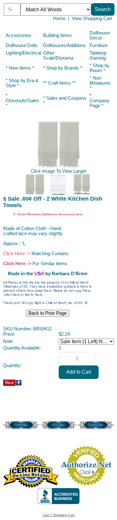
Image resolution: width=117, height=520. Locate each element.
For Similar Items (49, 263)
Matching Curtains (50, 253)
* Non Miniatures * (100, 83)
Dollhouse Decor (100, 35)
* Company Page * (100, 100)
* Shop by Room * (100, 68)
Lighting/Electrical (23, 52)
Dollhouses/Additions (64, 45)
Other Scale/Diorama (58, 55)
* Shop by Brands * (62, 68)
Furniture (99, 45)
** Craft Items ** (59, 83)
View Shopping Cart (92, 18)
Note (8, 341)
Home (59, 18)
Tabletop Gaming (98, 55)
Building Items (57, 35)
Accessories (18, 35)
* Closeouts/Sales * (22, 100)
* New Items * (20, 68)
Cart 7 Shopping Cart (59, 515)
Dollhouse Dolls (21, 45)
